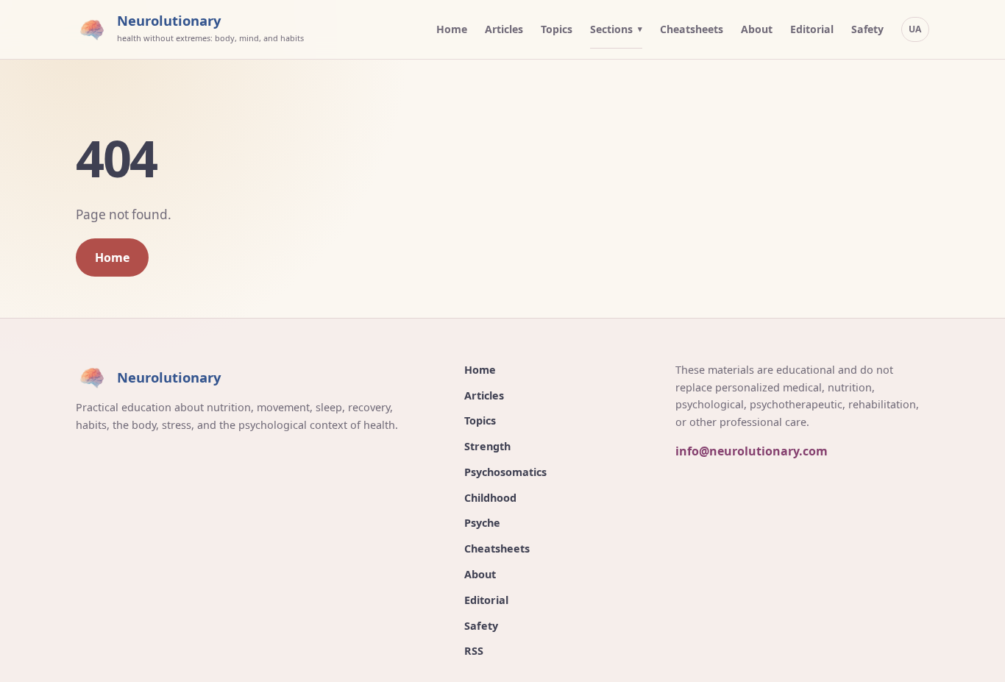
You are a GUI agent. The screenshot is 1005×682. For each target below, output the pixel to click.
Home (451, 29)
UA (915, 29)
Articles (504, 29)
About (757, 29)
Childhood (490, 498)
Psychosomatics (505, 472)
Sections (611, 29)
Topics (556, 29)
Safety (867, 29)
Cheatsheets (691, 29)
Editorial (812, 29)
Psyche (482, 523)
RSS (473, 651)
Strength (487, 446)
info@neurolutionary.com (751, 451)
